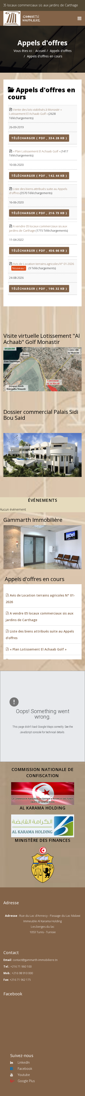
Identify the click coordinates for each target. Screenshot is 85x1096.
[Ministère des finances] (42, 865)
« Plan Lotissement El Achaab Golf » (36, 151)
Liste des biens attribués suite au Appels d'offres (40, 634)
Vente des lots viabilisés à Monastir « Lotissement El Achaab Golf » (35, 112)
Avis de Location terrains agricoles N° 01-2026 (43, 264)
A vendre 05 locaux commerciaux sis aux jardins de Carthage (39, 616)
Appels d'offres (61, 51)
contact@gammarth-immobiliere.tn (35, 960)
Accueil (40, 51)
